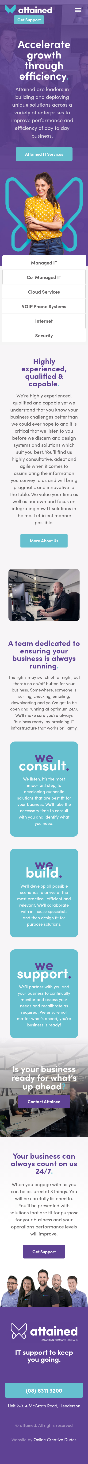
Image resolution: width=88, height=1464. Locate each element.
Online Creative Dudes (55, 1439)
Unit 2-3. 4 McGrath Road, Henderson (44, 1406)
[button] (78, 10)
